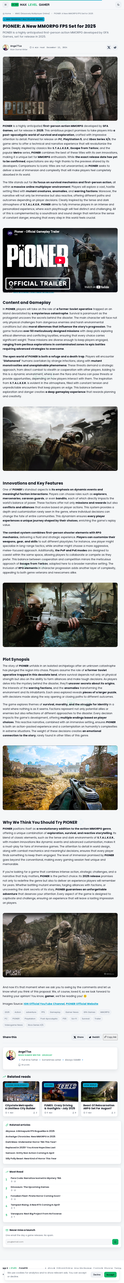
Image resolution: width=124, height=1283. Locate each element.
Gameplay (55, 1012)
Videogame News (14, 1025)
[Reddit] (115, 47)
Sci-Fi (74, 1018)
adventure (31, 1012)
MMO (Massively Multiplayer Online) (32, 13)
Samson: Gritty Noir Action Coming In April (30, 1152)
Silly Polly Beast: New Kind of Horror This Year (31, 1158)
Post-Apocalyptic (49, 1018)
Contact (97, 1268)
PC (6, 1018)
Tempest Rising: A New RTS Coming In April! (35, 1206)
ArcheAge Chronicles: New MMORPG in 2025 (30, 1136)
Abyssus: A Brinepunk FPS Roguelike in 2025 (30, 1131)
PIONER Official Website (82, 1004)
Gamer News (71, 1012)
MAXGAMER (31, 5)
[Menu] (5, 5)
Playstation (30, 1018)
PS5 (64, 1018)
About (51, 1268)
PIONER (16, 1018)
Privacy (108, 1268)
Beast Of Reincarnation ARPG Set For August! (98, 1107)
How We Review (82, 1268)
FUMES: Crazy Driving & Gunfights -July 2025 (59, 1107)
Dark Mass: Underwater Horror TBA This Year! (31, 1141)
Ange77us (16, 45)
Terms (117, 1268)
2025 (7, 1012)
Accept (110, 1274)
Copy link (111, 1037)
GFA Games (89, 1012)
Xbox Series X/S (35, 1025)
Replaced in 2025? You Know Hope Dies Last (30, 1147)
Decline (96, 1274)
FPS (43, 1012)
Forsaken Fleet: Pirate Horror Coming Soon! (35, 1197)
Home (8, 13)
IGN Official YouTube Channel (44, 1004)
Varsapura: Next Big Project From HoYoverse (36, 1215)
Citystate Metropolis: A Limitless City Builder (20, 1107)
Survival (86, 1018)
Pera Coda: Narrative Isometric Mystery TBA (36, 1179)
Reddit (96, 1037)
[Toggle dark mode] (118, 5)
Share (80, 1037)
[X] (108, 47)
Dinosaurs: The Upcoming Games (30, 1188)
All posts (25, 1064)
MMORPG (104, 1012)
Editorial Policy (64, 1268)
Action (18, 1012)
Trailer (98, 1018)
